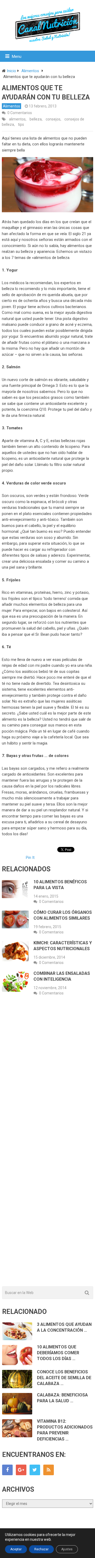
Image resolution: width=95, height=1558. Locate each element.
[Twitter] (35, 1470)
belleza (36, 119)
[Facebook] (7, 1470)
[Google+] (21, 1470)
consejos (53, 119)
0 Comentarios (19, 113)
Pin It (30, 857)
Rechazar (41, 1549)
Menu (16, 56)
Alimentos (11, 106)
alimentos (17, 119)
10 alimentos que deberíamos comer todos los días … (58, 1352)
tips (21, 124)
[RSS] (48, 1470)
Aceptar (16, 1549)
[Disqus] (47, 1078)
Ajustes (67, 1549)
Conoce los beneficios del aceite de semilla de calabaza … (64, 1377)
